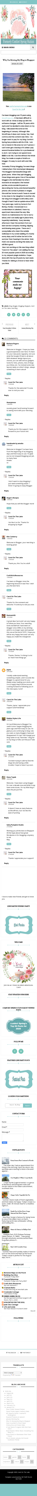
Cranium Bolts (9, 1297)
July (8, 1404)
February (10, 1414)
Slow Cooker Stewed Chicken (15, 1418)
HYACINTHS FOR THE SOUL (14, 1311)
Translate (18, 1384)
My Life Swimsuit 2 (10, 1294)
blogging (21, 306)
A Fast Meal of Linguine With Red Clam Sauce (18, 1437)
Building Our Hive (11, 1284)
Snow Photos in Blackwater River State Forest (18, 1444)
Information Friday (10, 1303)
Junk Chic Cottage (11, 1313)
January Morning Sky (12, 1428)
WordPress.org (7, 118)
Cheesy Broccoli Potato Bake (15, 1434)
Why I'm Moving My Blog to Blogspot (18, 1430)
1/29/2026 (14, 384)
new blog (14, 308)
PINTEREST (23, 2)
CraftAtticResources (15, 580)
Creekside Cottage (11, 1301)
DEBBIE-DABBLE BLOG (12, 1305)
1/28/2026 (9, 345)
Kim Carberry (12, 541)
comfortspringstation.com (18, 106)
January (9, 1416)
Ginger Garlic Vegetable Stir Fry (20, 1204)
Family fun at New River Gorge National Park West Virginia (20, 1221)
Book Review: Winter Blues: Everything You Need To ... (20, 1440)
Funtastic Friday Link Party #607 (15, 1290)
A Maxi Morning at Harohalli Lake (16, 1298)
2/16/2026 (14, 861)
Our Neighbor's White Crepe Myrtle (22, 1187)
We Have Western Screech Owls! (15, 1318)
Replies (11, 378)
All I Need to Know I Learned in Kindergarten (16, 1423)
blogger (15, 306)
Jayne (9, 674)
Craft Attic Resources (12, 1292)
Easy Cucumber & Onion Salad (16, 1432)
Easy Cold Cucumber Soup (19, 1256)
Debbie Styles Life (14, 723)
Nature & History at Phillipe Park (21, 1239)
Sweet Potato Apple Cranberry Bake (17, 1420)
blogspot (27, 306)
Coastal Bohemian (11, 1288)
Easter (5, 1466)
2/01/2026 (9, 676)
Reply (8, 374)
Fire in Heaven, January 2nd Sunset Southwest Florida (17, 1448)
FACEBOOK (14, 2)
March (9, 1412)
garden (14, 1466)
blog (10, 306)
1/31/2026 (9, 621)
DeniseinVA (11, 620)
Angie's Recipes (13, 502)
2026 (7, 1400)
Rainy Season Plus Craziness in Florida (22, 1170)
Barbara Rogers (13, 344)
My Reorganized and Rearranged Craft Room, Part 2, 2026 (17, 1308)
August (9, 1402)
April (8, 1410)
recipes (27, 1470)
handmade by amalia (15, 446)
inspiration (6, 1470)
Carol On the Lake (18, 109)
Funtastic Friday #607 (11, 1286)
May (8, 1408)
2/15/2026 (14, 761)
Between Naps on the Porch (15, 1282)
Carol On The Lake (19, 382)
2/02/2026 (9, 706)
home (24, 1466)
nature (17, 1470)
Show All (33, 1320)
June (8, 1406)
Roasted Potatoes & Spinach (15, 1426)
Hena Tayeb (11, 784)
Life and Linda (9, 1316)
